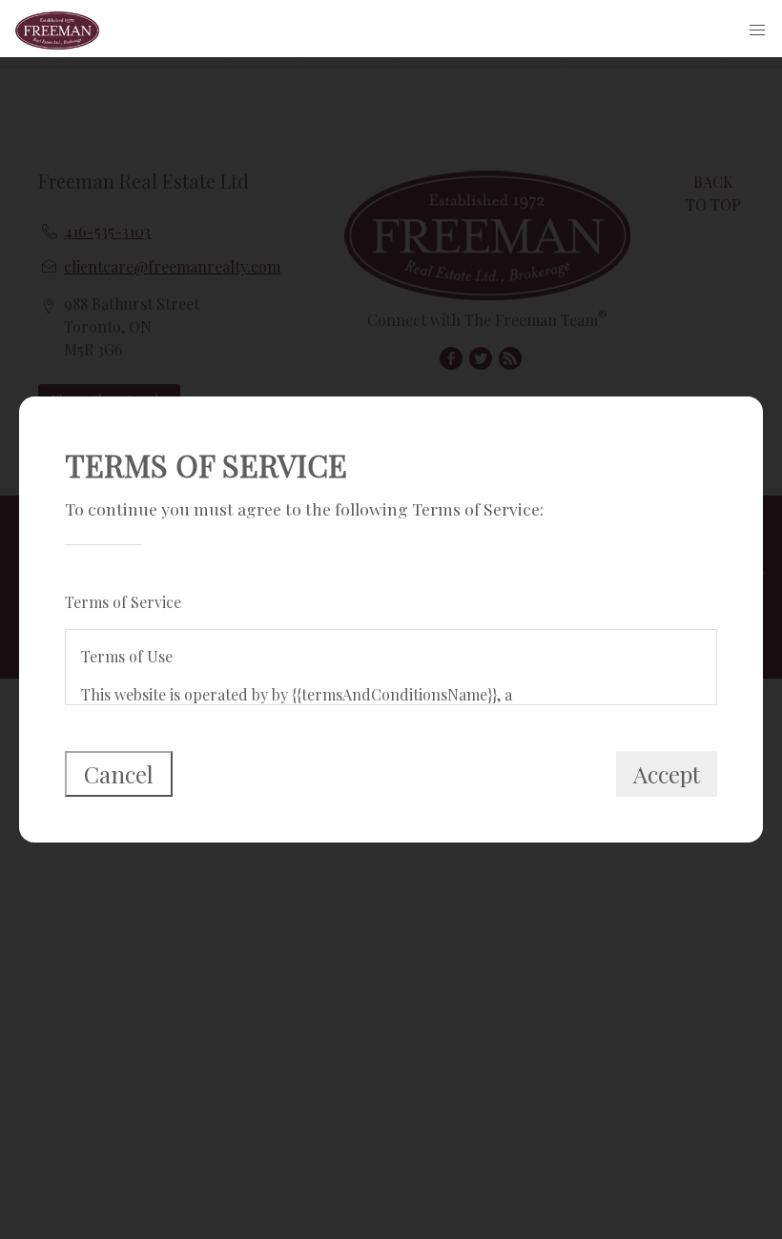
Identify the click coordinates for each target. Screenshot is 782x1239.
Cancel (119, 774)
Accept (666, 774)
